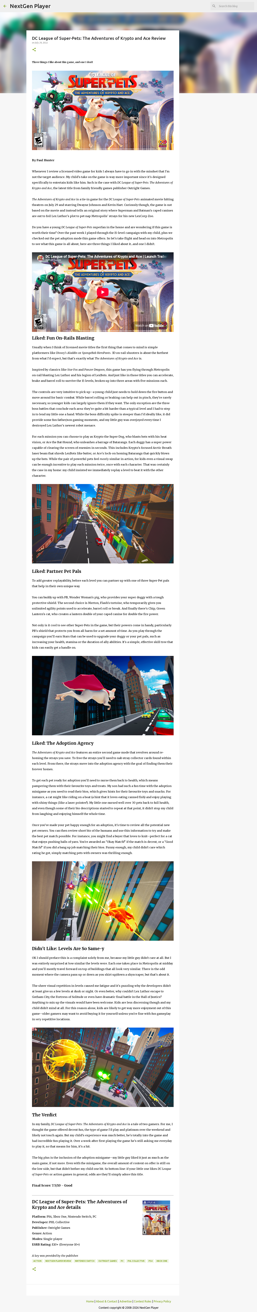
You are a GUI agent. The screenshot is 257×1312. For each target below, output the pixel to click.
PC (122, 1261)
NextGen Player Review (58, 1261)
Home (90, 1301)
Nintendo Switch (84, 1261)
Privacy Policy (162, 1301)
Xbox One (161, 1261)
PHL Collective (136, 1261)
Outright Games (107, 1261)
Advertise (126, 1301)
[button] (34, 49)
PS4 (150, 1261)
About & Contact (106, 1301)
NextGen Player (30, 6)
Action (37, 1261)
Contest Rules (142, 1301)
